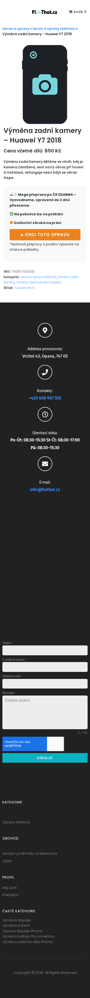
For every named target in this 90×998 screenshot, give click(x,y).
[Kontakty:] (45, 372)
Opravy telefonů (16, 822)
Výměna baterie (16, 925)
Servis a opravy (15, 28)
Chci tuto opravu (47, 234)
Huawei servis (24, 288)
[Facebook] (27, 982)
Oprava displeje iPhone (22, 931)
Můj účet (9, 887)
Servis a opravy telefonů (53, 28)
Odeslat (45, 758)
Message (9, 693)
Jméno (7, 643)
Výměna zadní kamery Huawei (38, 282)
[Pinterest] (63, 982)
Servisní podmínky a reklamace (29, 853)
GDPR (7, 861)
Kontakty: (45, 390)
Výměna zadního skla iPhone (27, 941)
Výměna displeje (16, 920)
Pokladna (10, 895)
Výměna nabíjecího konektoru (28, 936)
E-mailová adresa (14, 659)
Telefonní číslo (11, 676)
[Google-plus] (45, 982)
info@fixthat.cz (45, 489)
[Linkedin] (54, 982)
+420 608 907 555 (45, 398)
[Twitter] (36, 982)
